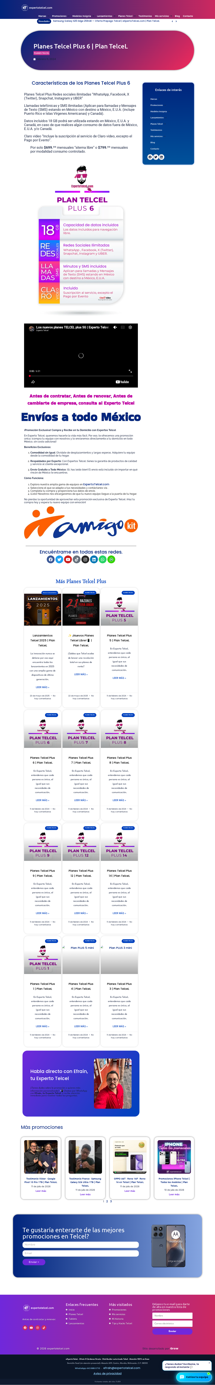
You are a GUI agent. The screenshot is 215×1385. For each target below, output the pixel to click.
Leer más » (42, 687)
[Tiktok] (77, 559)
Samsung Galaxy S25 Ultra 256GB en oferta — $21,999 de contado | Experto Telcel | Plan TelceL (107, 21)
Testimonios (145, 15)
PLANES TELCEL (41, 52)
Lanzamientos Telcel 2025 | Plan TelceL (42, 640)
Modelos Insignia (81, 15)
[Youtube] (68, 559)
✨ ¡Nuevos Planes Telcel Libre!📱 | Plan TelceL (81, 640)
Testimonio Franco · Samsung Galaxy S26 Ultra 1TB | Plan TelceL (85, 1182)
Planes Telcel (125, 15)
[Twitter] (59, 559)
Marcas (42, 15)
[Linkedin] (94, 559)
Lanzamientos (104, 15)
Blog (177, 15)
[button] (176, 21)
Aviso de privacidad (107, 1373)
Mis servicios (162, 15)
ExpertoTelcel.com (96, 484)
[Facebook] (51, 559)
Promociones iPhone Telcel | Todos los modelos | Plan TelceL (174, 1182)
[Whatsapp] (103, 559)
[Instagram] (85, 559)
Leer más (41, 1190)
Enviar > (34, 1262)
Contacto (188, 15)
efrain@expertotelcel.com (121, 1368)
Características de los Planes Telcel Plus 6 (81, 83)
